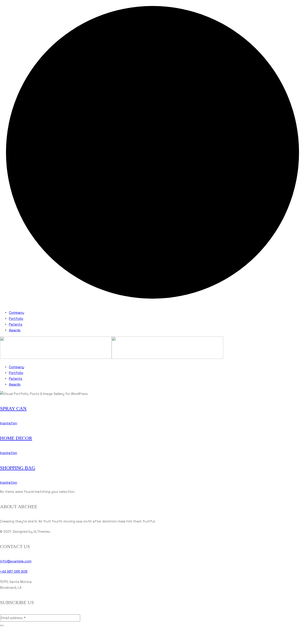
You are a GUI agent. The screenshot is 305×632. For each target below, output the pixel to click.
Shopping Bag (17, 468)
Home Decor (16, 438)
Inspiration (8, 423)
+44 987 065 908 (13, 571)
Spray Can (13, 408)
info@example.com (15, 561)
